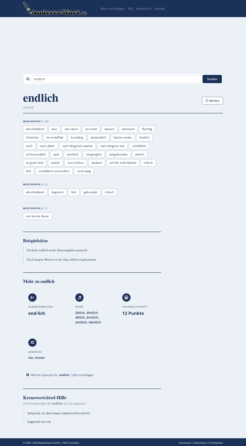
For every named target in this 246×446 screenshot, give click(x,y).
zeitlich (139, 154)
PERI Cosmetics (71, 442)
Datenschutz (200, 442)
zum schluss (75, 163)
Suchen (212, 79)
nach (29, 146)
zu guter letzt (35, 163)
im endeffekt (54, 137)
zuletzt (55, 163)
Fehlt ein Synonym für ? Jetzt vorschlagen (61, 375)
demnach (128, 129)
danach (109, 129)
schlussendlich (36, 154)
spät (56, 154)
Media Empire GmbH (49, 442)
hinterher (32, 137)
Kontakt (159, 9)
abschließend (35, 129)
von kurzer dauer (37, 216)
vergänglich (94, 154)
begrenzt (58, 192)
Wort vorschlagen (113, 9)
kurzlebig (77, 137)
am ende (91, 129)
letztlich (144, 137)
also (54, 129)
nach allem (47, 146)
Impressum (185, 442)
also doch (71, 129)
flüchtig (147, 129)
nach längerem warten (77, 146)
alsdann (96, 163)
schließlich (139, 146)
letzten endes (123, 137)
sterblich (73, 154)
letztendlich (98, 137)
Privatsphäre (216, 442)
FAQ (130, 9)
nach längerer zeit (112, 146)
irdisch (148, 163)
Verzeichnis (143, 9)
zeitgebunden (118, 154)
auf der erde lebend (122, 163)
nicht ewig (84, 171)
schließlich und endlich (54, 171)
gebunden (91, 192)
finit (28, 171)
